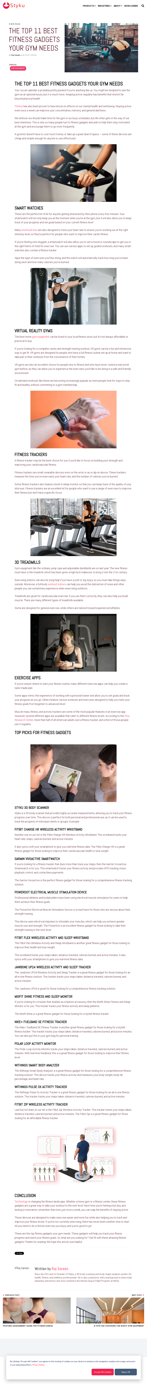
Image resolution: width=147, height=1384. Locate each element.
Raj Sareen (15, 55)
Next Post (137, 1295)
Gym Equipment (18, 68)
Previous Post (12, 1295)
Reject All (125, 1372)
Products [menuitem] (88, 6)
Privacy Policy (38, 1365)
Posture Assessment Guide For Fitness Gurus (28, 1326)
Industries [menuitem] (104, 6)
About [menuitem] (117, 6)
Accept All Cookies (102, 1372)
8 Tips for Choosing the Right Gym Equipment (119, 1326)
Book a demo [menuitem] (131, 6)
